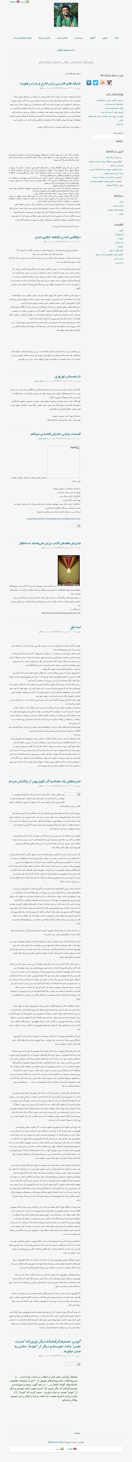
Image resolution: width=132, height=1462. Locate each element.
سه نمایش (119, 242)
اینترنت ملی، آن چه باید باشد (112, 112)
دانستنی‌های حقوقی (66, 50)
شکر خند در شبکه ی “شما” (103, 177)
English (13, 2)
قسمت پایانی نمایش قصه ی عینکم (55, 434)
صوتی (105, 38)
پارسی (23, 2)
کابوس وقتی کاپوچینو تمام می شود (109, 254)
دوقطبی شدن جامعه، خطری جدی (57, 237)
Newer (77, 1433)
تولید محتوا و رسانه (23, 38)
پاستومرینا (119, 234)
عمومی (120, 246)
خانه (117, 38)
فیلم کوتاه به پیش (116, 250)
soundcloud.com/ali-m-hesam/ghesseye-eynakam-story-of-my (53, 519)
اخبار (67, 73)
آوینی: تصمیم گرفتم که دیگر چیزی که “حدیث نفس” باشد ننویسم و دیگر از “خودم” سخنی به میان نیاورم (47, 1346)
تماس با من (62, 38)
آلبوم (92, 38)
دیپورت (120, 238)
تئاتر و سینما (44, 38)
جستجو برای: (118, 133)
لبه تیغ (75, 627)
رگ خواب (119, 124)
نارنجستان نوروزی (67, 376)
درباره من (79, 38)
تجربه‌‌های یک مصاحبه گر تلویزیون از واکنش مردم (44, 781)
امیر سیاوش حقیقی (114, 169)
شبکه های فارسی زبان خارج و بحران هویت (50, 83)
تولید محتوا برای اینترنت (113, 108)
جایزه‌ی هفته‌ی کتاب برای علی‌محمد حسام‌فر (49, 543)
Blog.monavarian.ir (56, 1442)
